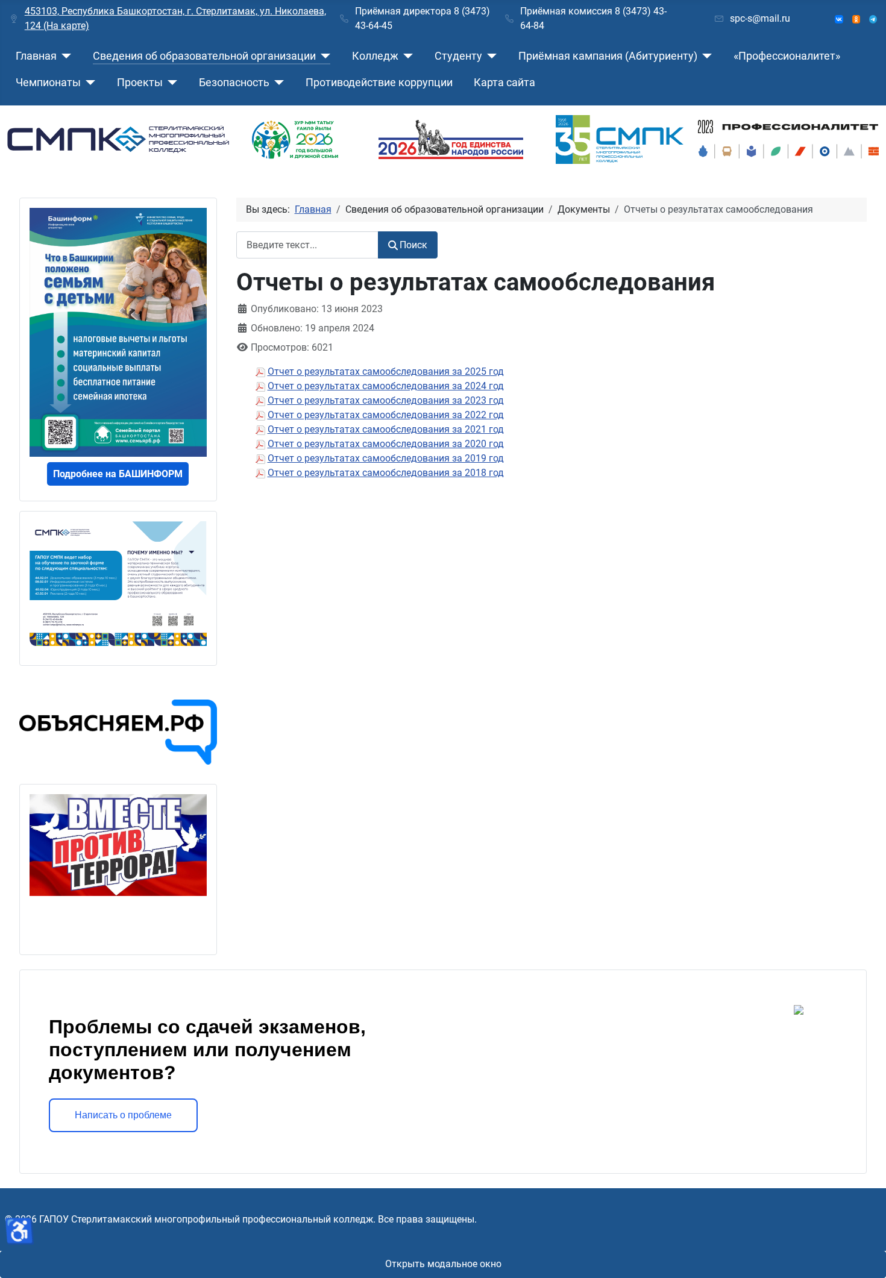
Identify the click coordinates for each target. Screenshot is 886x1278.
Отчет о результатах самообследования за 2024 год (386, 386)
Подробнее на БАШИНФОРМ (118, 474)
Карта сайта (504, 83)
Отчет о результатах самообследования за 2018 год (386, 472)
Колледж (375, 56)
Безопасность (234, 83)
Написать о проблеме (123, 1115)
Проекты (140, 83)
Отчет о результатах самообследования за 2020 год (386, 443)
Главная (36, 56)
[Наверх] (864, 1255)
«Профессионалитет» (787, 56)
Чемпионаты (48, 83)
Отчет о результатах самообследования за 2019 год (386, 458)
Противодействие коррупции (379, 83)
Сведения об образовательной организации (204, 56)
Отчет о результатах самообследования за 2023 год (386, 400)
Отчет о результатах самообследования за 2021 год (386, 429)
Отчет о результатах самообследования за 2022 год (386, 415)
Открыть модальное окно (443, 1264)
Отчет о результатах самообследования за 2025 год (386, 371)
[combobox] (307, 244)
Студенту (458, 56)
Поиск (413, 245)
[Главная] (64, 56)
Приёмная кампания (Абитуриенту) (607, 56)
